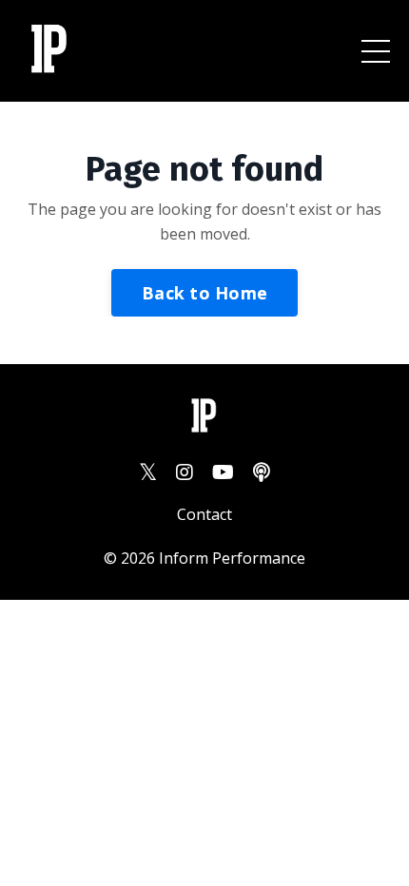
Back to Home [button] (204, 292)
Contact (204, 514)
